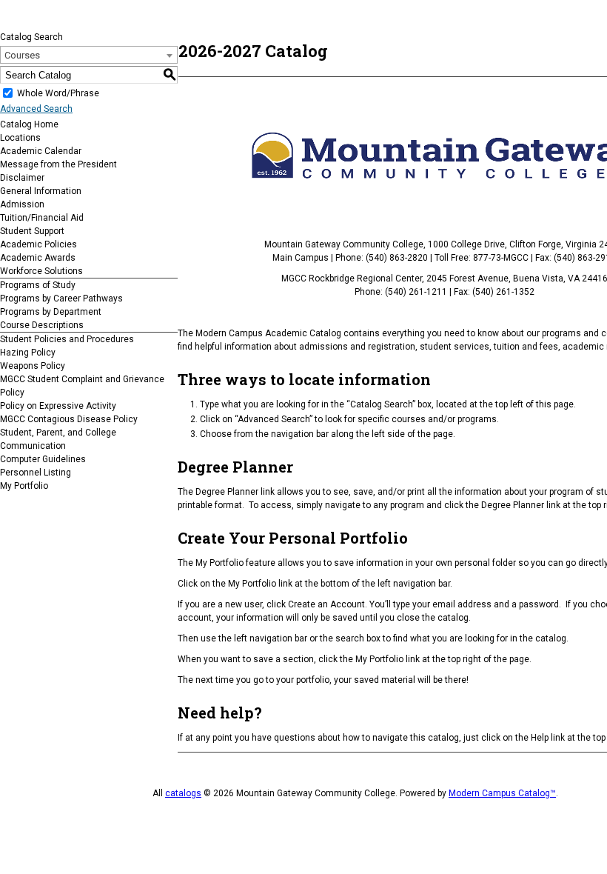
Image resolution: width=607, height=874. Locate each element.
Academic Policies (38, 244)
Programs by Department (50, 312)
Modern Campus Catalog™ (502, 793)
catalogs (183, 793)
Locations (20, 138)
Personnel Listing (35, 472)
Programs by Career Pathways (61, 298)
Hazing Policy (28, 352)
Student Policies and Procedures (67, 339)
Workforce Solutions (41, 271)
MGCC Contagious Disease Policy (69, 419)
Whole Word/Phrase (58, 93)
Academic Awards (38, 258)
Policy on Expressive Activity (58, 406)
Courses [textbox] (22, 55)
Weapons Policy (32, 366)
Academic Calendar (40, 151)
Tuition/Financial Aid (42, 218)
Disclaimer (22, 178)
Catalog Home (29, 124)
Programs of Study (38, 285)
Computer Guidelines (43, 459)
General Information (40, 191)
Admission (22, 204)
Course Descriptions (42, 325)
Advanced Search (36, 109)
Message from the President (58, 164)
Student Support (32, 231)
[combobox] (89, 55)
